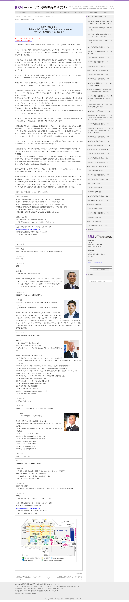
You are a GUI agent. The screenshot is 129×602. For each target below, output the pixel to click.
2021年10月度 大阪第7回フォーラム (98, 79)
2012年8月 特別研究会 (94, 217)
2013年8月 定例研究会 (94, 192)
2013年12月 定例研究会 (95, 183)
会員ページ (107, 12)
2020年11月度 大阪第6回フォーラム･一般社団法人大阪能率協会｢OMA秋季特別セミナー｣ (100, 98)
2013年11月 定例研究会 (95, 187)
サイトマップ (110, 8)
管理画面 (90, 274)
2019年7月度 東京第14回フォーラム (98, 124)
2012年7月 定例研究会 (94, 221)
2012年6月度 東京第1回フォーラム (98, 225)
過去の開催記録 (64, 12)
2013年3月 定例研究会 (94, 204)
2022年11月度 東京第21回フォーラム (99, 62)
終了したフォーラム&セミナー (27, 16)
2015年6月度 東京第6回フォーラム (98, 166)
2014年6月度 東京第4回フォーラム (98, 179)
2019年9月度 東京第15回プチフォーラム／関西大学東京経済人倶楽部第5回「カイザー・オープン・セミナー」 (28, 578)
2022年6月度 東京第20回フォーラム (98, 66)
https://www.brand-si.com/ (95, 262)
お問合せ (90, 8)
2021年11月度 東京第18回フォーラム (99, 74)
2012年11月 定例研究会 (95, 209)
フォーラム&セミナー (36, 12)
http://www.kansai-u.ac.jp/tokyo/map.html (28, 229)
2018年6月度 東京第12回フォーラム (98, 141)
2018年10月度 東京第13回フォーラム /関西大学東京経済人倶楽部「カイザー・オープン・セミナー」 (69, 578)
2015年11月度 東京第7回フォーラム (98, 162)
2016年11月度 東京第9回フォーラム (98, 154)
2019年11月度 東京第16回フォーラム (99, 111)
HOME (76, 8)
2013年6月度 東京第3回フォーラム (98, 196)
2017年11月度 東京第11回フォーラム (99, 145)
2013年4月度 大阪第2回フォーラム (98, 200)
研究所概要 (83, 8)
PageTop (49, 578)
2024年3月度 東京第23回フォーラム (98, 47)
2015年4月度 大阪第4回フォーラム (98, 170)
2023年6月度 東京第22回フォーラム (98, 57)
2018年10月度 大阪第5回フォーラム (98, 137)
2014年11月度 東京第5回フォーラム (98, 175)
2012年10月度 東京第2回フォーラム (98, 213)
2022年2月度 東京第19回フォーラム (98, 70)
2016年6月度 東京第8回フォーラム (98, 158)
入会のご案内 (93, 12)
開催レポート (50, 12)
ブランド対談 (79, 12)
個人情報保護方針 (99, 8)
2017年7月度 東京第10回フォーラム (98, 149)
